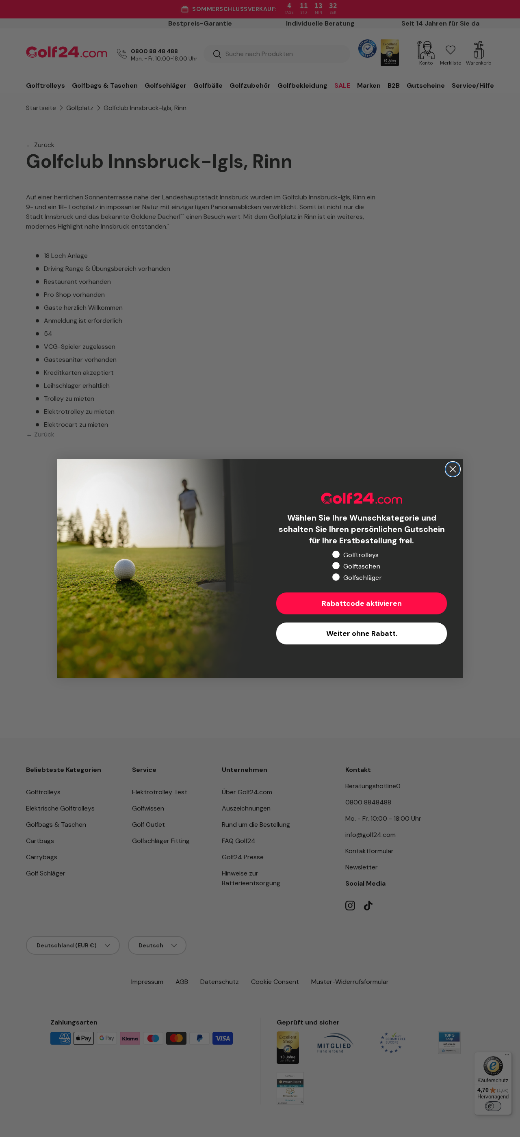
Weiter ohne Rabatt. (361, 633)
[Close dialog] (453, 469)
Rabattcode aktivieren (362, 603)
